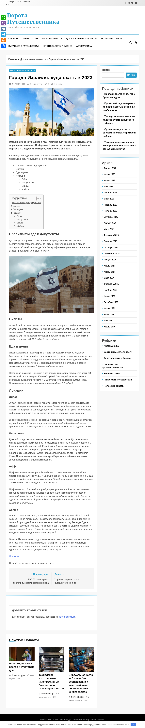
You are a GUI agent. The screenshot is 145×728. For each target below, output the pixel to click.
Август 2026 (110, 168)
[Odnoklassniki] (3, 40)
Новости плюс (112, 373)
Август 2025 (110, 222)
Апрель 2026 (110, 192)
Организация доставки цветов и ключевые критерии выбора (119, 132)
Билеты (16, 206)
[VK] (3, 29)
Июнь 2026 (109, 180)
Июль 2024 (109, 265)
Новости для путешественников (42, 38)
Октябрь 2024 (111, 247)
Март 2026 (109, 198)
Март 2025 (109, 228)
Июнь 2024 (109, 271)
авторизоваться (67, 616)
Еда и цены (18, 209)
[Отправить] (3, 46)
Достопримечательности (81, 38)
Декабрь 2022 (111, 302)
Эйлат (20, 216)
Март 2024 (109, 277)
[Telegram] (3, 34)
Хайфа (20, 226)
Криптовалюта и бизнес (57, 46)
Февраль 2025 (111, 235)
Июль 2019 (109, 326)
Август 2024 (110, 259)
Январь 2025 (110, 241)
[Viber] (3, 23)
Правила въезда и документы (26, 202)
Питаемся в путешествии (23, 46)
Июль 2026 (109, 174)
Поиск (106, 69)
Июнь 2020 (109, 314)
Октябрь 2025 (111, 216)
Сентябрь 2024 (112, 253)
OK (133, 724)
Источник (14, 556)
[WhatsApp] (3, 17)
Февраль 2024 (111, 283)
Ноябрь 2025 (110, 210)
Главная (13, 38)
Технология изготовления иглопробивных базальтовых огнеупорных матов (51, 681)
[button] (37, 198)
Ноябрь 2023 (110, 289)
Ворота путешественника (33, 18)
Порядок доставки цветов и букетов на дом (21, 667)
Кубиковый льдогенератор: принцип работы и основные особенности (119, 107)
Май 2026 (108, 186)
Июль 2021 (109, 308)
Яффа (20, 222)
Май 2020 (108, 320)
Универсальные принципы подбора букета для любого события (119, 119)
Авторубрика (84, 46)
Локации (17, 213)
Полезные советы (111, 38)
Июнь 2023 (109, 296)
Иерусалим (22, 219)
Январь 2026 (110, 204)
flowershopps (18, 83)
